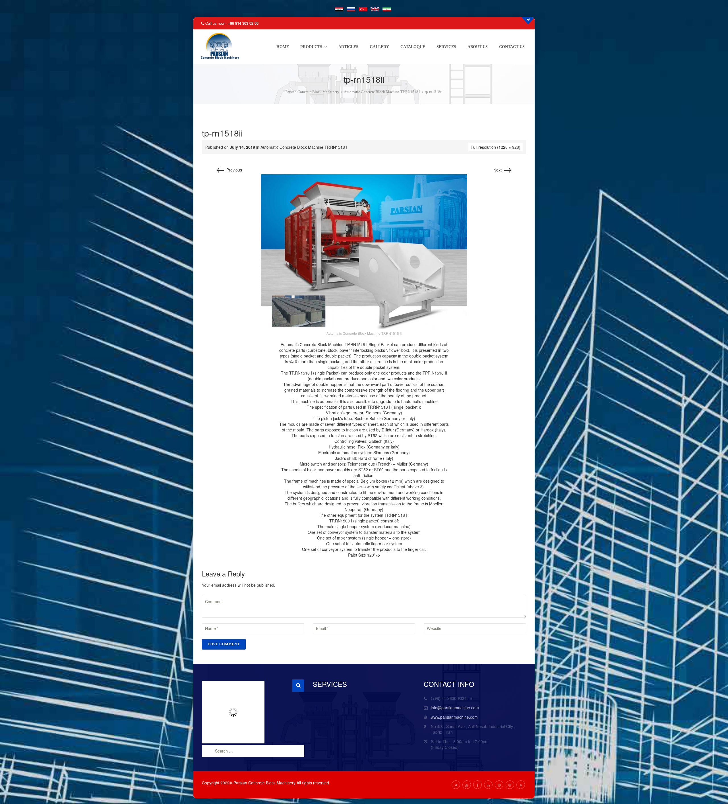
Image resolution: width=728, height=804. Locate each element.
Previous (229, 170)
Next (502, 170)
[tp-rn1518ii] (364, 251)
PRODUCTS (311, 47)
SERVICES (446, 47)
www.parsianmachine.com (454, 717)
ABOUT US (478, 47)
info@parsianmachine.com (455, 707)
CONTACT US (512, 47)
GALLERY (379, 47)
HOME (282, 47)
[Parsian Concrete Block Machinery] (218, 46)
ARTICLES (348, 47)
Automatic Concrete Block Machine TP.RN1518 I (303, 147)
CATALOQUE (412, 47)
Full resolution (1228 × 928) (495, 147)
